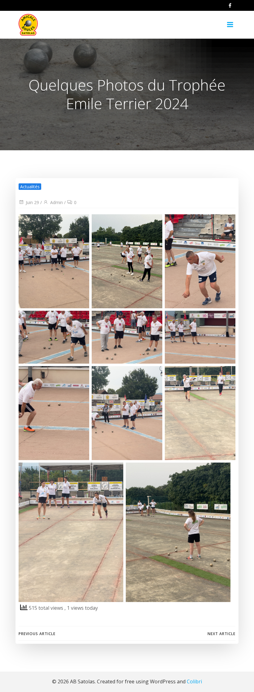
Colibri (194, 681)
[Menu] (230, 24)
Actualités (30, 187)
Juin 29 (32, 202)
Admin (56, 202)
